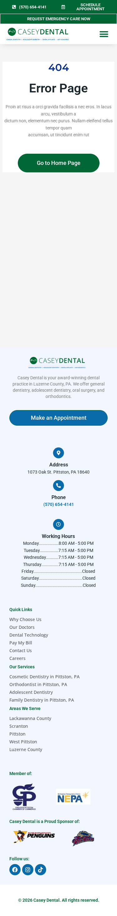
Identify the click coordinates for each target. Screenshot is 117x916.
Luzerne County (25, 749)
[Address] (58, 452)
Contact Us (20, 650)
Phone (58, 497)
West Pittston (23, 742)
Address (58, 465)
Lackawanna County (30, 718)
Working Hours (58, 536)
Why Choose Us (25, 619)
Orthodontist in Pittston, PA (38, 684)
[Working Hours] (58, 524)
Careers (17, 658)
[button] (104, 34)
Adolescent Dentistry (31, 692)
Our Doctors (22, 627)
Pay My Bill (20, 643)
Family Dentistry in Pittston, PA (41, 700)
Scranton (18, 726)
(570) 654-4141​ (58, 504)
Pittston (17, 734)
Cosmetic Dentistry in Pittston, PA (44, 677)
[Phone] (58, 485)
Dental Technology (28, 635)
